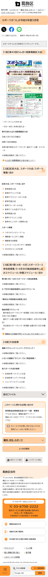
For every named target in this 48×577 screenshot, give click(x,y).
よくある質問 (24, 449)
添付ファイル (9, 394)
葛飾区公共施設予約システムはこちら (24, 334)
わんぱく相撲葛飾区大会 (19, 160)
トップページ (13, 10)
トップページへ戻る (35, 460)
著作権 (28, 552)
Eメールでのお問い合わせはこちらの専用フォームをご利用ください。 (25, 427)
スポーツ (41, 10)
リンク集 (29, 548)
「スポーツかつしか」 (8, 12)
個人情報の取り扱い (12, 552)
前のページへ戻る (16, 460)
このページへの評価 (12, 557)
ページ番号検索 (39, 568)
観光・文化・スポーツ (28, 10)
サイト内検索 (20, 568)
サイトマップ (9, 548)
